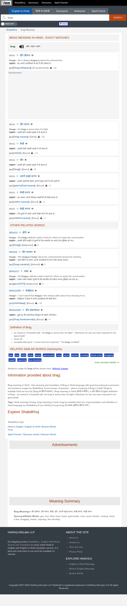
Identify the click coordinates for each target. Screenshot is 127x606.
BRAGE (13, 252)
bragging (109, 355)
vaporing (22, 360)
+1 (44, 218)
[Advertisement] (63, 97)
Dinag (16, 169)
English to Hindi (20, 11)
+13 (35, 153)
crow (59, 355)
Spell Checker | (15, 434)
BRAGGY (14, 271)
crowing (84, 355)
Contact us (74, 542)
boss (30, 355)
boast (38, 355)
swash (12, 360)
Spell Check (98, 11)
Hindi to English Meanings (81, 568)
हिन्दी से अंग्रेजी (43, 11)
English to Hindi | (33, 426)
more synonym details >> (107, 362)
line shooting (35, 360)
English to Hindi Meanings (81, 564)
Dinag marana (20, 136)
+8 (34, 169)
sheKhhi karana (21, 218)
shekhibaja (18, 303)
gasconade (48, 355)
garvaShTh (18, 283)
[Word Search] (4, 18)
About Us (73, 537)
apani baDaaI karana (23, 185)
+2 (43, 202)
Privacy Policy (76, 551)
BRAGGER (15, 290)
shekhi (16, 153)
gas (11, 355)
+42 (54, 68)
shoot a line (96, 355)
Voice (64, 24)
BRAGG (13, 232)
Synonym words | (32, 434)
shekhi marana (20, 201)
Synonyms (33, 2)
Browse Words (49, 426)
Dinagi (16, 245)
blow (23, 355)
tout (17, 355)
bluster (75, 355)
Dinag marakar (20, 264)
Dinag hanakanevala (23, 319)
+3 (49, 185)
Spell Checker (61, 2)
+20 (42, 137)
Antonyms (46, 2)
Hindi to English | (16, 426)
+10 (39, 303)
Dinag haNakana (21, 67)
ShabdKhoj (20, 2)
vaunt (66, 355)
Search (117, 17)
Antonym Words (48, 434)
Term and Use (76, 547)
